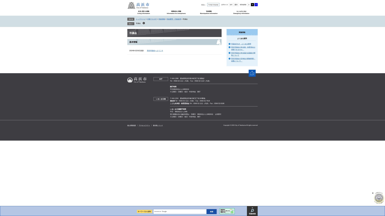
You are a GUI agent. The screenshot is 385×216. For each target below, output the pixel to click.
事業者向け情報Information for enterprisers (176, 12)
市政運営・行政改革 (174, 19)
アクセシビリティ (144, 125)
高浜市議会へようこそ (155, 51)
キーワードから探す (144, 211)
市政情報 (162, 19)
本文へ (203, 4)
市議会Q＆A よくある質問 (241, 44)
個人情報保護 (131, 125)
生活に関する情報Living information (143, 12)
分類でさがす (152, 19)
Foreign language (213, 4)
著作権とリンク (158, 125)
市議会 (138, 23)
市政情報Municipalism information (209, 12)
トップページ (140, 19)
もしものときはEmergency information (241, 12)
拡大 (236, 4)
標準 (231, 4)
